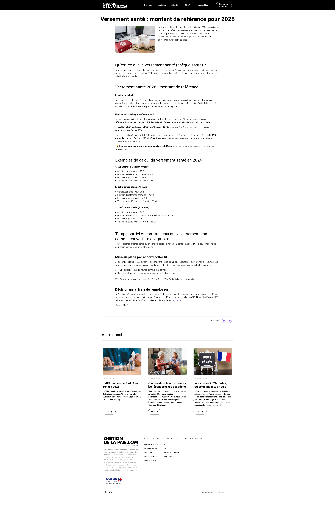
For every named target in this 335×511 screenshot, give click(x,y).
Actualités (203, 5)
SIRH (164, 449)
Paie (164, 445)
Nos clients (149, 452)
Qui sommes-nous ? (151, 445)
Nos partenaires (150, 456)
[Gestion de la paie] (115, 5)
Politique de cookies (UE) (193, 438)
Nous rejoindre (150, 460)
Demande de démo (223, 5)
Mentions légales (207, 492)
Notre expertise (150, 449)
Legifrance (176, 300)
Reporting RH (168, 456)
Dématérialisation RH (171, 452)
